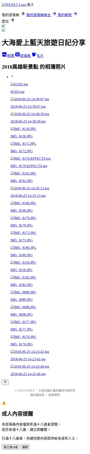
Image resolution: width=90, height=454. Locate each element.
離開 (25, 447)
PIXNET (29, 390)
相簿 (11, 56)
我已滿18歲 (10, 447)
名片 (40, 56)
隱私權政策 (37, 395)
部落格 (25, 56)
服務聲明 (54, 395)
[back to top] (5, 382)
